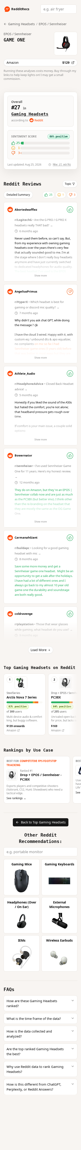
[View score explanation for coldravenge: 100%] (70, 614)
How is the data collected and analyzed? (29, 1033)
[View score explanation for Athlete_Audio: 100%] (70, 373)
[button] (24, 704)
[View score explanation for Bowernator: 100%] (70, 455)
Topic (68, 184)
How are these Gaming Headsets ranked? (32, 1003)
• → (43, 471)
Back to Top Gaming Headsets (43, 822)
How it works (62, 164)
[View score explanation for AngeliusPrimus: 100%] (70, 291)
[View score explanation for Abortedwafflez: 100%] (70, 209)
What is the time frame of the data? (34, 1018)
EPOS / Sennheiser (53, 24)
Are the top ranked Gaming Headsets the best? (35, 1051)
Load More (39, 650)
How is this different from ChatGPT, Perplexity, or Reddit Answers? (34, 1086)
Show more (40, 275)
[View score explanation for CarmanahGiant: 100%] (70, 537)
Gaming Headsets (29, 114)
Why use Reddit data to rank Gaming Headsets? (35, 1069)
